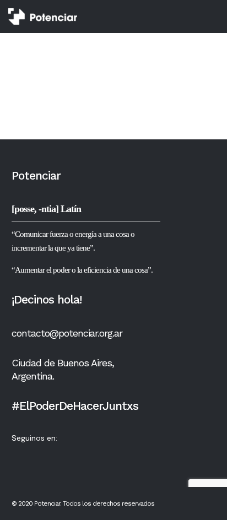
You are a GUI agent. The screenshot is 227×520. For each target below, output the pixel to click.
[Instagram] (61, 455)
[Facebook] (39, 455)
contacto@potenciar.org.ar (67, 333)
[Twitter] (18, 455)
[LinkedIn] (82, 455)
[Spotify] (104, 455)
